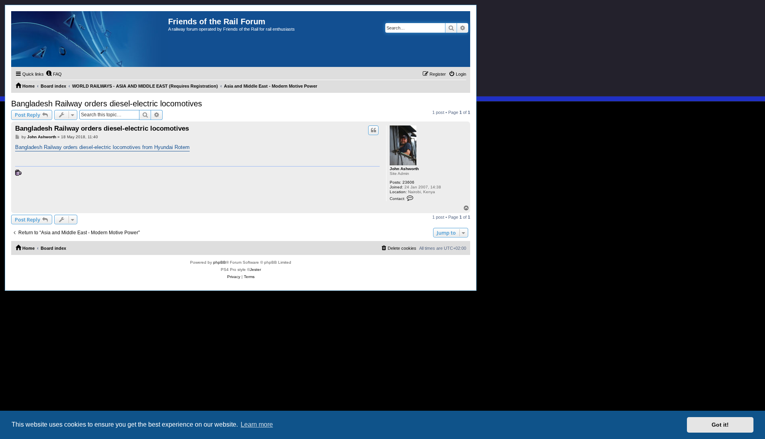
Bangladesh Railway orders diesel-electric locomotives (106, 103)
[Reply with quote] (373, 130)
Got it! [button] (720, 424)
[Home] (89, 39)
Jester (255, 269)
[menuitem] (54, 74)
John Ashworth (404, 169)
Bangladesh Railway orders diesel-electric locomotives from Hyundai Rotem (102, 147)
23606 (408, 182)
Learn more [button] (257, 424)
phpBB (219, 262)
